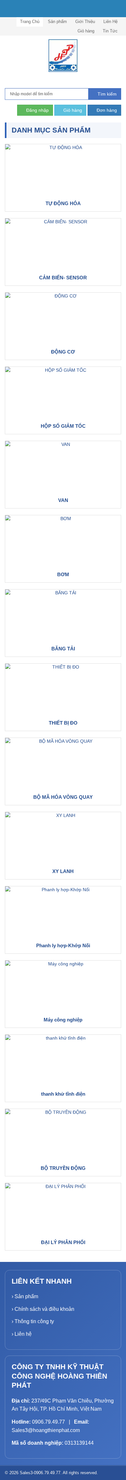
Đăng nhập (37, 110)
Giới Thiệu (85, 21)
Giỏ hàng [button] (72, 110)
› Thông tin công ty (33, 1321)
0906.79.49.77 (48, 1422)
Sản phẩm (57, 21)
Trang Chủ (29, 21)
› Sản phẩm (25, 1296)
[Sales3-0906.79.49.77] (63, 55)
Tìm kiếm (106, 94)
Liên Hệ (110, 21)
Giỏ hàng (86, 31)
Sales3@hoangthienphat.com (46, 1430)
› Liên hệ (22, 1334)
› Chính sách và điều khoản (43, 1309)
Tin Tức (110, 31)
